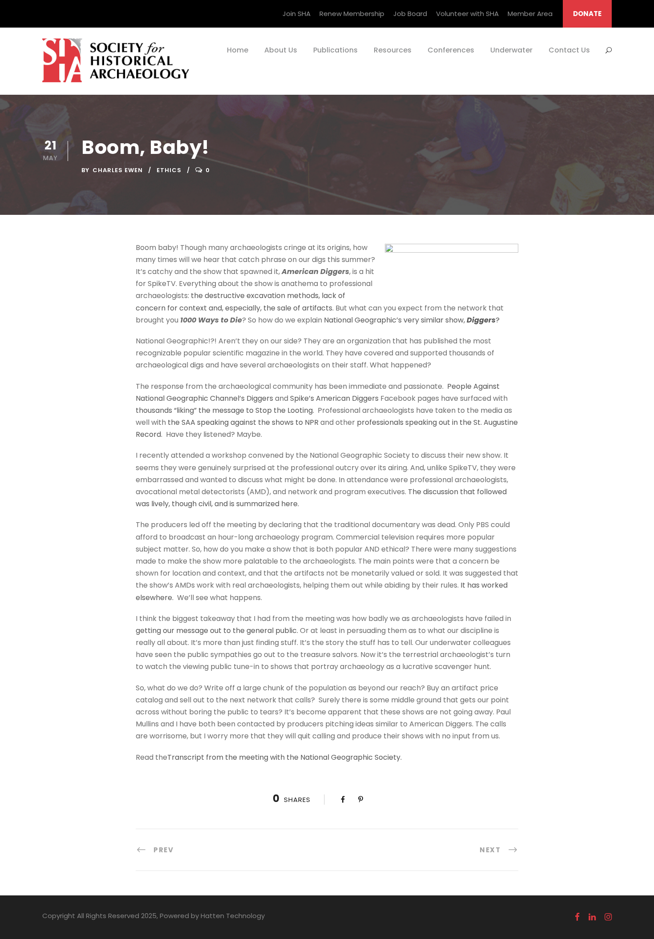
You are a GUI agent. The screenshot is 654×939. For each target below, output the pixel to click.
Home (237, 50)
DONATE (587, 13)
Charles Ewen (118, 170)
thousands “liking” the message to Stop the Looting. (225, 410)
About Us (280, 50)
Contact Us (569, 50)
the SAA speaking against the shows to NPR (243, 422)
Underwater (511, 50)
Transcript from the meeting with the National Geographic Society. (284, 757)
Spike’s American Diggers (334, 398)
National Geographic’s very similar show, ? (412, 320)
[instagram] (608, 917)
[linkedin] (592, 917)
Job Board (410, 13)
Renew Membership (351, 13)
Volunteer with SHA (467, 13)
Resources (393, 50)
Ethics (169, 170)
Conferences (451, 50)
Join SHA (297, 13)
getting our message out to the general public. (217, 630)
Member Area (530, 13)
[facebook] (577, 917)
